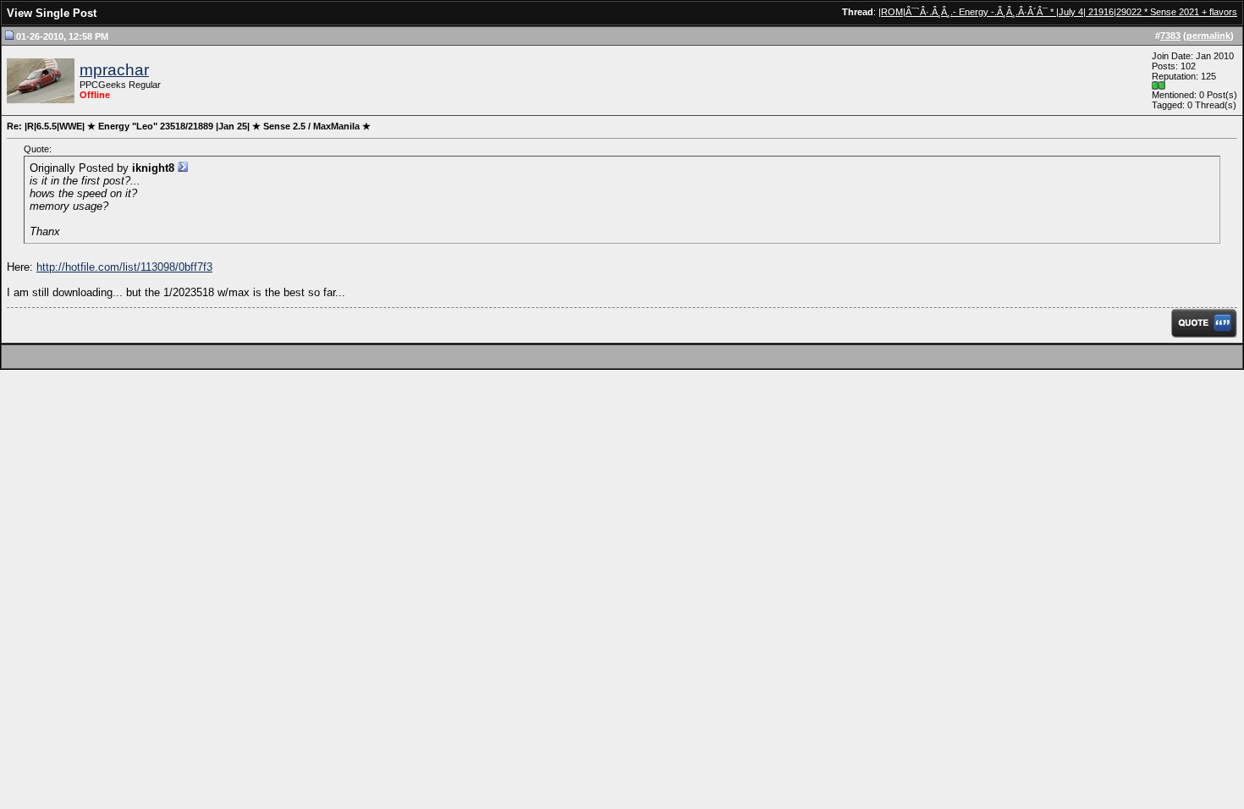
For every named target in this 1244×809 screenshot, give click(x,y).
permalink (1208, 35)
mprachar (114, 70)
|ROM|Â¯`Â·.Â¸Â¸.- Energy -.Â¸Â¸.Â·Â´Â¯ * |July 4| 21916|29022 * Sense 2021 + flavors (1057, 12)
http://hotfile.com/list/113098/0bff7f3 (124, 267)
